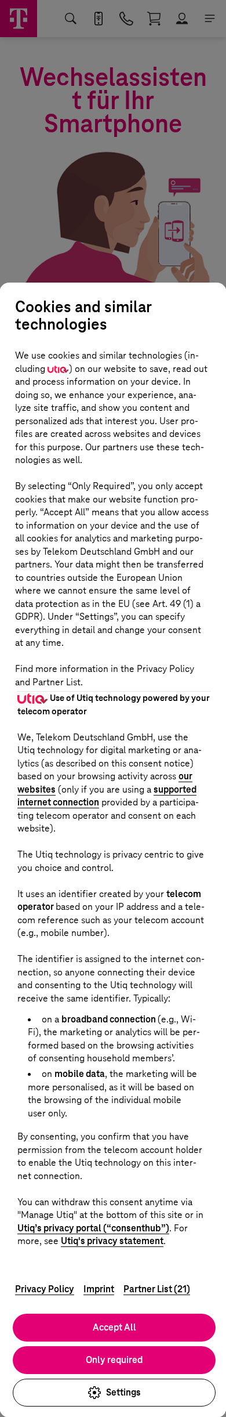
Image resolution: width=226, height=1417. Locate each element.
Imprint (98, 1289)
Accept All (114, 1327)
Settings (123, 1392)
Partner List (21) (156, 1289)
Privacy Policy (44, 1289)
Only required (114, 1360)
